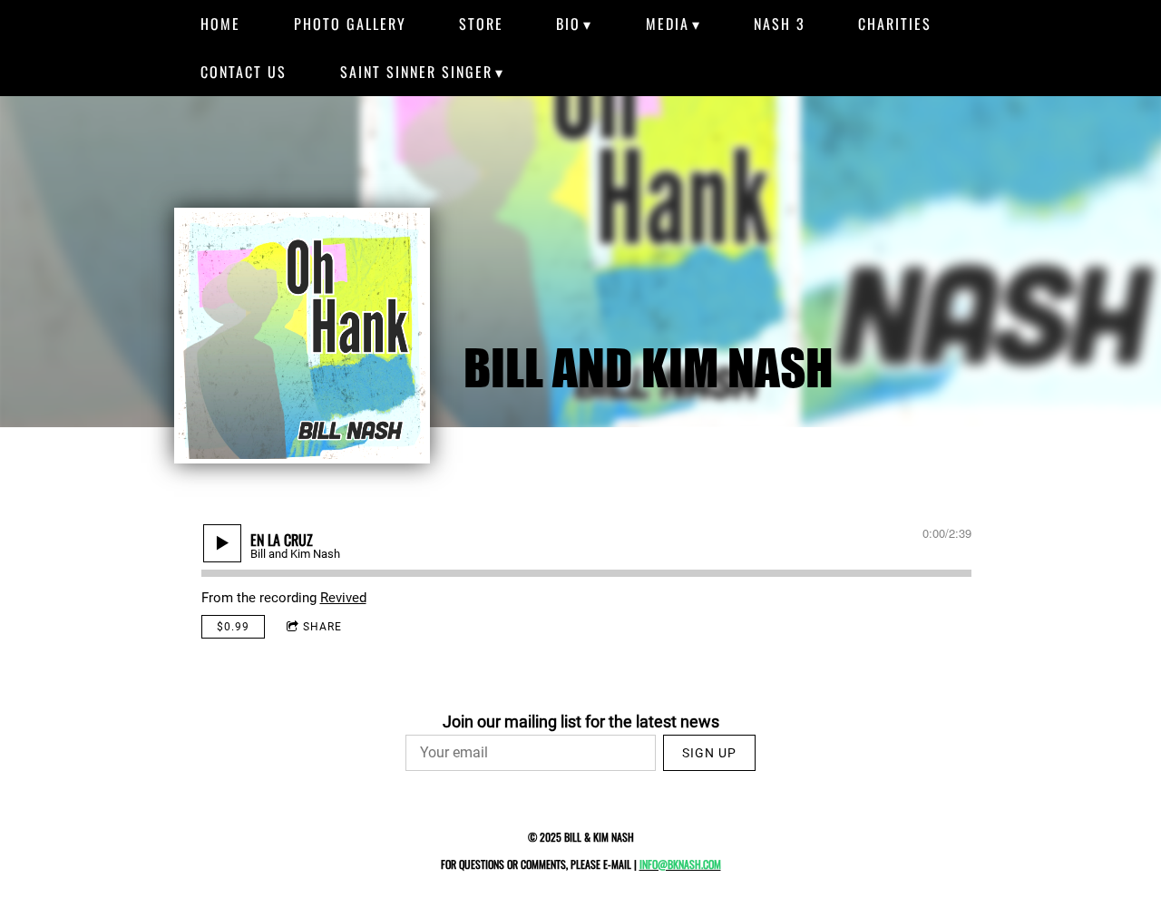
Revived (343, 598)
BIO (568, 23)
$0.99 (233, 626)
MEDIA (667, 23)
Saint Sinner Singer (416, 72)
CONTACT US (243, 72)
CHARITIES (895, 23)
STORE (481, 23)
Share (322, 626)
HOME (220, 23)
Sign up (709, 753)
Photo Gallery (350, 23)
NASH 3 (779, 23)
